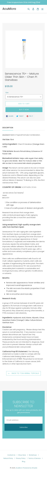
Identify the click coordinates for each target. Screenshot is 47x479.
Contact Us (11, 455)
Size (6, 92)
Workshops (33, 455)
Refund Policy (8, 458)
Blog (23, 461)
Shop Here (22, 455)
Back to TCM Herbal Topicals (25, 373)
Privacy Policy (21, 458)
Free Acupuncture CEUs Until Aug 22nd (23, 2)
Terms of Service (34, 458)
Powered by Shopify (30, 468)
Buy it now (24, 109)
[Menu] (42, 8)
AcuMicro (9, 9)
